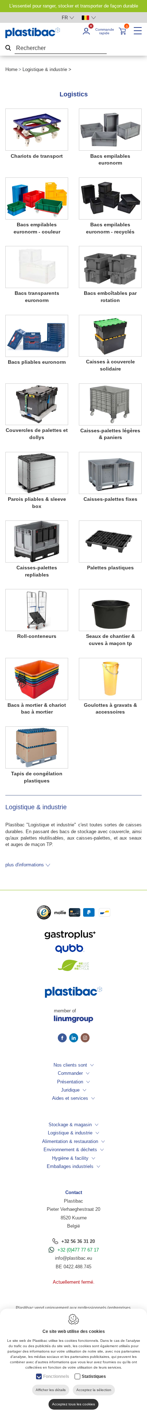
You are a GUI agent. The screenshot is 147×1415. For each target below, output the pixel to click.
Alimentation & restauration (70, 1141)
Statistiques (94, 1376)
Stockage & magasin (70, 1124)
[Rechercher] (8, 48)
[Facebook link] (63, 1038)
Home (11, 69)
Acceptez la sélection (93, 1390)
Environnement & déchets (70, 1149)
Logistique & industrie (70, 1132)
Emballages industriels (70, 1166)
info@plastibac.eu (73, 1258)
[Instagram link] (85, 1038)
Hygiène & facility (70, 1158)
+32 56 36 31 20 (78, 1241)
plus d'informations (24, 864)
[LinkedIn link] (75, 1038)
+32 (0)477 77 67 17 (78, 1250)
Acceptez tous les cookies (73, 1404)
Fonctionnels (56, 1376)
